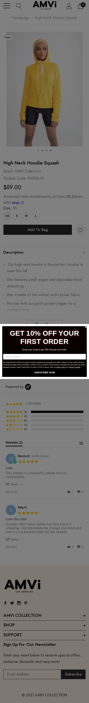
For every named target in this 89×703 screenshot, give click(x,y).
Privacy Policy (60, 367)
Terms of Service (74, 367)
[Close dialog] (86, 326)
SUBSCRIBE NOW (44, 372)
